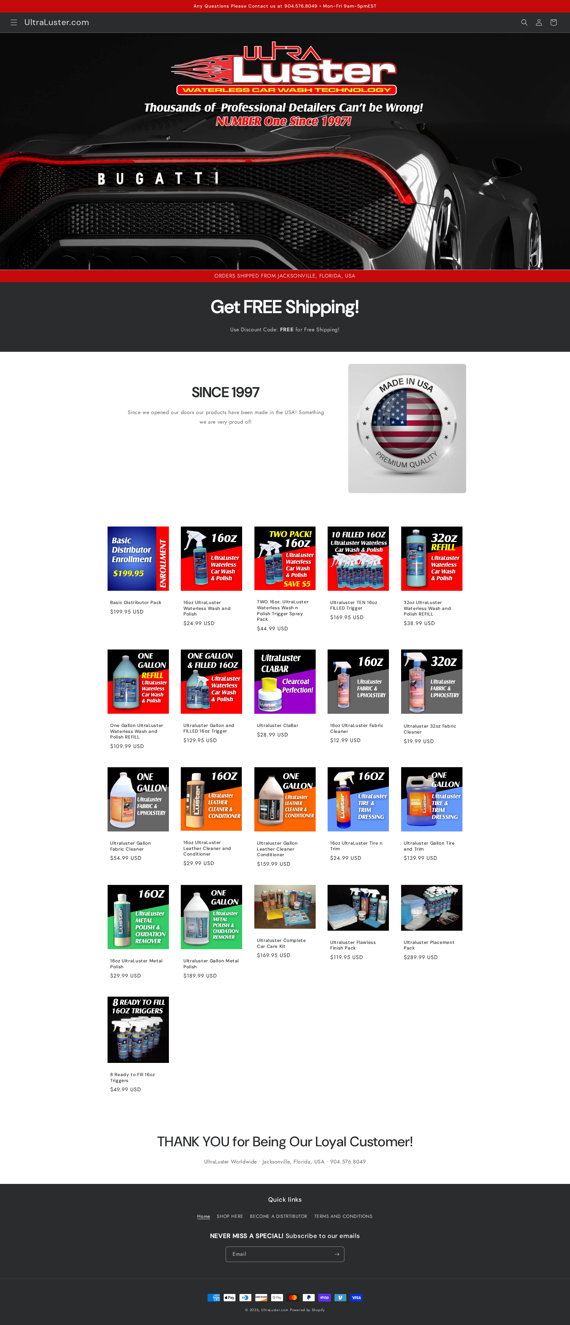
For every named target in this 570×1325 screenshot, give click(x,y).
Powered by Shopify (307, 1309)
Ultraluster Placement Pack (429, 945)
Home (203, 1216)
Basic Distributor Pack (136, 603)
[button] (14, 22)
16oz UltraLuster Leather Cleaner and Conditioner (207, 848)
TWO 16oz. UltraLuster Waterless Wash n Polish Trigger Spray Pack (282, 610)
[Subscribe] (337, 1254)
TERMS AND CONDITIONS (343, 1216)
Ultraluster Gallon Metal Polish (211, 964)
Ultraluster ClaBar (277, 725)
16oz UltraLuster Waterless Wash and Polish (207, 608)
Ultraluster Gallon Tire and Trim (429, 846)
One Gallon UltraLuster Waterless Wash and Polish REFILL (136, 731)
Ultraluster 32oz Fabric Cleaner (430, 729)
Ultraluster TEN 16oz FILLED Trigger (353, 605)
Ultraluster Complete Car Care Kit (281, 943)
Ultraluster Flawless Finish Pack (353, 945)
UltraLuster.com (275, 1309)
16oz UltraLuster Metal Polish (136, 964)
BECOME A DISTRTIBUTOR (278, 1216)
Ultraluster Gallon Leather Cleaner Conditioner (277, 849)
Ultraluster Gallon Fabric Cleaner (130, 846)
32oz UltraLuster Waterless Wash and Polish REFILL (427, 608)
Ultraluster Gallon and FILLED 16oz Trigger (209, 728)
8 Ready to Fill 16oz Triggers (132, 1077)
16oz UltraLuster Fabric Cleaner (357, 728)
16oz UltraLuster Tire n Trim (356, 846)
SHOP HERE (230, 1216)
